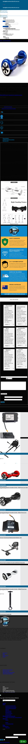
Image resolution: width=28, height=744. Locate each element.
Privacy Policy (6, 671)
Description (6, 138)
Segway (7, 23)
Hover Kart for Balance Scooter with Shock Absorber (12, 562)
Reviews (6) (5, 141)
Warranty (7, 38)
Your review (4, 381)
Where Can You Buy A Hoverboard (12, 29)
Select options (3, 486)
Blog (4, 654)
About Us (5, 30)
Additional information (8, 139)
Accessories (8, 714)
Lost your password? (5, 742)
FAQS (6, 33)
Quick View (3, 453)
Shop (4, 18)
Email (2, 399)
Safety (6, 720)
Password (2, 737)
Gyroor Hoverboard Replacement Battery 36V (11, 537)
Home (1, 40)
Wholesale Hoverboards (9, 28)
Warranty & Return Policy (9, 672)
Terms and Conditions (8, 673)
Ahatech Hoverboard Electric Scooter (9, 108)
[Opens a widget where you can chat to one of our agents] (23, 741)
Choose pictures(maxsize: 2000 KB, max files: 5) (12, 391)
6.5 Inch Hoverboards (9, 19)
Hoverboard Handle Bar (5, 614)
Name (2, 397)
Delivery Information (7, 669)
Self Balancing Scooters (10, 20)
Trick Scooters (8, 26)
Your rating (3, 378)
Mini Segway (7, 24)
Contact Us (6, 37)
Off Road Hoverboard (9, 22)
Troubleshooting (8, 35)
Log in (2, 739)
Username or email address (6, 734)
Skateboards (8, 25)
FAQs (4, 656)
